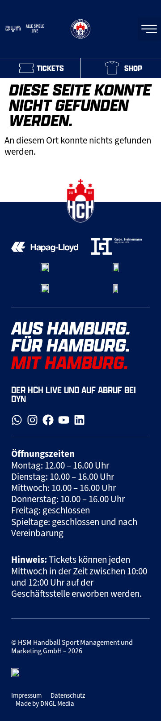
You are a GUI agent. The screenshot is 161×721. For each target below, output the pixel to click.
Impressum (26, 695)
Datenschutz (68, 695)
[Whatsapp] (16, 420)
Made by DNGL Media (45, 703)
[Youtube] (63, 420)
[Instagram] (32, 420)
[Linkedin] (79, 420)
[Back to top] (145, 180)
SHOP (133, 68)
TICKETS (50, 68)
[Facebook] (48, 420)
